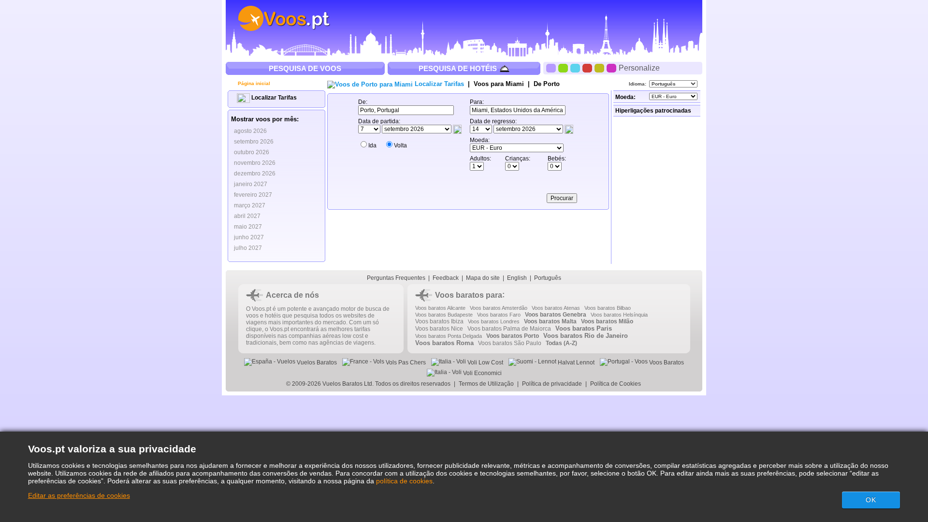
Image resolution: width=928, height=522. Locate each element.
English (517, 278)
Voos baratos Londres (494, 321)
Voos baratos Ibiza (439, 321)
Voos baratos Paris (583, 328)
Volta (400, 145)
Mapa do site (483, 278)
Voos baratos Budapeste (444, 315)
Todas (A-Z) (561, 343)
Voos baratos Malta (550, 321)
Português (547, 278)
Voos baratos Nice (439, 328)
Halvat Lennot (575, 362)
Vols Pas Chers (405, 362)
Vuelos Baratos (316, 362)
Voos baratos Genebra (555, 314)
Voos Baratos (666, 362)
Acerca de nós (292, 295)
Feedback (446, 278)
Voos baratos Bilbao (607, 308)
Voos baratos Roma (444, 343)
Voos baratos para (468, 295)
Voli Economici (482, 373)
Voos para (499, 83)
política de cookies (404, 481)
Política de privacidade (552, 383)
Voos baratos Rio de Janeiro (585, 335)
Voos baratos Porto (512, 336)
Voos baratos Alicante (440, 308)
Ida (372, 145)
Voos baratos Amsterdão (498, 308)
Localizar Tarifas (273, 97)
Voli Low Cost (484, 362)
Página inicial (253, 83)
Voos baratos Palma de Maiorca (509, 328)
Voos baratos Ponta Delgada (448, 336)
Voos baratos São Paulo (509, 343)
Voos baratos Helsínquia (619, 315)
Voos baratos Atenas (556, 308)
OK (871, 500)
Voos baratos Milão (607, 321)
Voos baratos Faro (499, 315)
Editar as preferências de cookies (79, 495)
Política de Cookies (616, 383)
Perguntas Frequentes (396, 278)
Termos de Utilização (486, 383)
